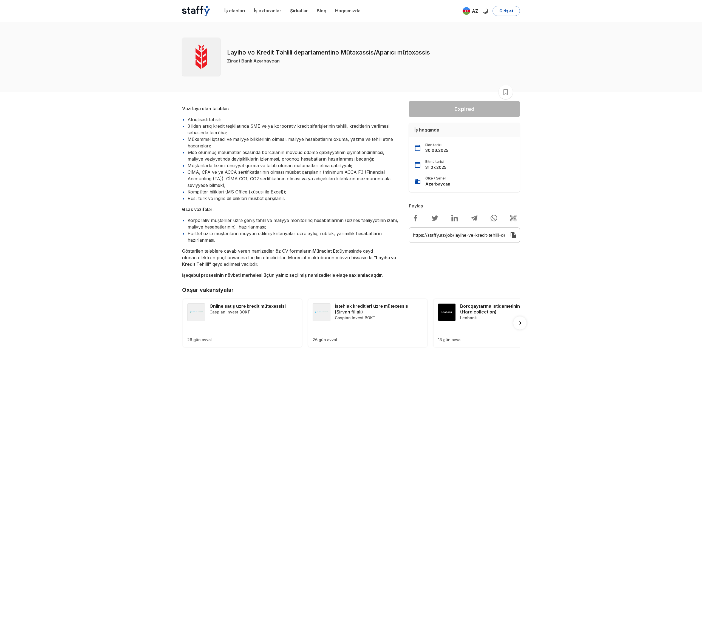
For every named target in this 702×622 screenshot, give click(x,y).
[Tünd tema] (485, 11)
